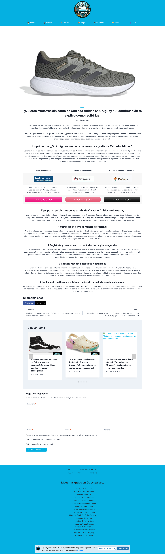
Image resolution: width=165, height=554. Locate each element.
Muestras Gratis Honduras (84, 521)
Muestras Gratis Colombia (84, 500)
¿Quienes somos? (75, 473)
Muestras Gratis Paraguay (84, 533)
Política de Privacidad (88, 469)
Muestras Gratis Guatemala (84, 512)
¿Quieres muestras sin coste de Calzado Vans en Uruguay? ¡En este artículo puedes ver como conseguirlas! (44, 365)
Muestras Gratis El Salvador (84, 530)
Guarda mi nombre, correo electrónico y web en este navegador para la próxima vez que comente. (62, 435)
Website (107, 430)
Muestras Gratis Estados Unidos (84, 503)
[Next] (134, 356)
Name (30, 430)
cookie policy (81, 550)
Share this (30, 303)
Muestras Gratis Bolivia (84, 506)
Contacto (93, 473)
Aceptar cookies (123, 548)
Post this (42, 303)
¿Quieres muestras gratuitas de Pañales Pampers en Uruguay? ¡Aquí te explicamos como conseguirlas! (53, 313)
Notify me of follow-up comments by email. (44, 440)
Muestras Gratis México (84, 536)
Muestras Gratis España (84, 489)
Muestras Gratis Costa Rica (84, 509)
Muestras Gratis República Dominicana (84, 515)
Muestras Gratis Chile (84, 495)
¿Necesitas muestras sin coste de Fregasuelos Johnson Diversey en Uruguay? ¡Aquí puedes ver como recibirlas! (113, 313)
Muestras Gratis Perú (84, 518)
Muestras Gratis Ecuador (84, 498)
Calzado (82, 107)
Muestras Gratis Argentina (84, 492)
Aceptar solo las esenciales (107, 548)
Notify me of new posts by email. (41, 444)
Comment (31, 404)
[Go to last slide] (31, 356)
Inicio (70, 469)
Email (68, 430)
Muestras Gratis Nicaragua (84, 527)
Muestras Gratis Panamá (84, 524)
